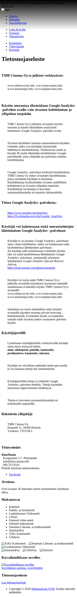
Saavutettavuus (18, 22)
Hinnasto (14, 19)
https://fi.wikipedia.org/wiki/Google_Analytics (34, 216)
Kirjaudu (14, 49)
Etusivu (13, 16)
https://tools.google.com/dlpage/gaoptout (31, 267)
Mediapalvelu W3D (43, 588)
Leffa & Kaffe (17, 29)
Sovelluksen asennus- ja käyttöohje (22, 568)
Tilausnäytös (16, 36)
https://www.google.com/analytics (27, 212)
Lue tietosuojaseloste (13, 582)
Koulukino (15, 43)
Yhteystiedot (16, 46)
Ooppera (14, 33)
